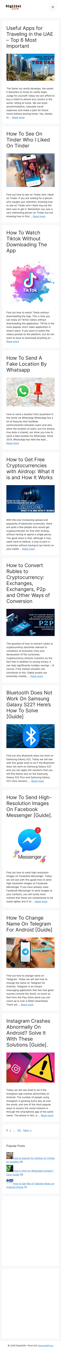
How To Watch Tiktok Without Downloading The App (26, 241)
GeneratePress (45, 1345)
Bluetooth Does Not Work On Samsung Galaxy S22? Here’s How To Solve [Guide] (29, 704)
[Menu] (53, 7)
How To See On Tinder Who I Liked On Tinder (28, 140)
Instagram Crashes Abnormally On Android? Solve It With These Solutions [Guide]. (28, 1033)
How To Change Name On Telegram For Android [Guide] (29, 924)
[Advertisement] (30, 1231)
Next (27, 1130)
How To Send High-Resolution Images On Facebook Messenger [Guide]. (29, 806)
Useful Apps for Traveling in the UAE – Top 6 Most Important (29, 37)
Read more (18, 117)
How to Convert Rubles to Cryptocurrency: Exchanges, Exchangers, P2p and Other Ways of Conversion (28, 583)
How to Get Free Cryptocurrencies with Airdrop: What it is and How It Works (30, 468)
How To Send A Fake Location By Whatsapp (26, 364)
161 (19, 1130)
